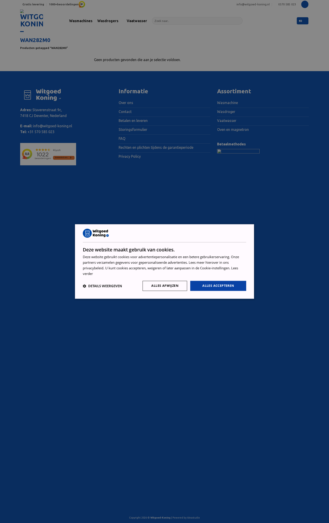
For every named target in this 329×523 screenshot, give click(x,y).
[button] (102, 285)
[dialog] (164, 261)
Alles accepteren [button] (218, 286)
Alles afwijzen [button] (164, 286)
